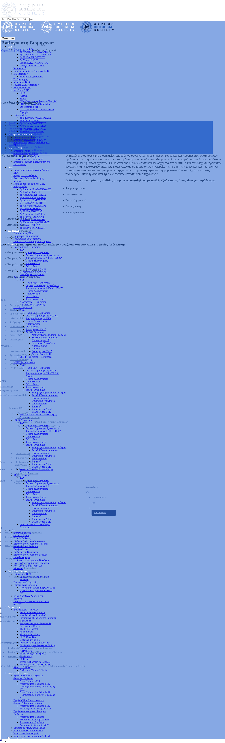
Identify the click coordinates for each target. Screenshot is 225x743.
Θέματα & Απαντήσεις (37, 260)
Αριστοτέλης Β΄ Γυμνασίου (26, 277)
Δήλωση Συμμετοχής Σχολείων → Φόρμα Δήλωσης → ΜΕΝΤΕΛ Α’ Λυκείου (42, 373)
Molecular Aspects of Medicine (35, 664)
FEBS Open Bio (28, 637)
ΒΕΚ (10, 46)
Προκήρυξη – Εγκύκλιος (38, 252)
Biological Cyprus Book (31, 76)
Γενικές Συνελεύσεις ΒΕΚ (26, 85)
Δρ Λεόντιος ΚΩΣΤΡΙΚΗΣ (33, 123)
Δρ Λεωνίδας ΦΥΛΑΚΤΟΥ (33, 205)
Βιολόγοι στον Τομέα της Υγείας (29, 541)
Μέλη (10, 167)
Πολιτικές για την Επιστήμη (27, 137)
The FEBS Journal (29, 629)
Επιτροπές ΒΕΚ (15, 148)
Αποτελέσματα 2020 (30, 681)
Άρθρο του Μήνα (21, 667)
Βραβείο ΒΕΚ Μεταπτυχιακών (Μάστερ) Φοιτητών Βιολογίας (28, 701)
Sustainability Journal (30, 640)
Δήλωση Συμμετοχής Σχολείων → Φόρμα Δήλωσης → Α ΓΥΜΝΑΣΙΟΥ (44, 256)
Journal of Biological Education (35, 642)
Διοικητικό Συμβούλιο (24, 49)
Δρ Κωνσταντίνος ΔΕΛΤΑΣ (33, 126)
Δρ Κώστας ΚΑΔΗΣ (30, 120)
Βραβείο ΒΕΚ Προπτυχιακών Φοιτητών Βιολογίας (28, 677)
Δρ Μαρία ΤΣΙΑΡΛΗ (30, 60)
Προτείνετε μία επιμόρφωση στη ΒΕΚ (32, 241)
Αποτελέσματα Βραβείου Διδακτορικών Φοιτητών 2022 (34, 723)
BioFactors (25, 659)
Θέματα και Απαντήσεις (43, 343)
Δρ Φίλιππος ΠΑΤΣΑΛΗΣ (33, 128)
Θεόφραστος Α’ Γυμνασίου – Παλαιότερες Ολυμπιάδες (34, 273)
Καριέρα (11, 530)
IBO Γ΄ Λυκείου (21, 475)
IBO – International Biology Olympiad (38, 101)
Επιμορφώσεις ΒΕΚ (23, 233)
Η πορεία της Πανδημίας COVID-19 (37, 587)
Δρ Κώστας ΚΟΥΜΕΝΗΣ (32, 219)
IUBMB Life (26, 651)
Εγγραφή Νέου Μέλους (25, 175)
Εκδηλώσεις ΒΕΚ (22, 574)
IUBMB (24, 95)
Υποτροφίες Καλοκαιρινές (26, 733)
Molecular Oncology (30, 634)
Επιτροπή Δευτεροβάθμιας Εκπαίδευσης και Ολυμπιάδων (28, 157)
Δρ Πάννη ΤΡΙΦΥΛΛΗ (31, 225)
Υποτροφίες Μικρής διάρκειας (28, 730)
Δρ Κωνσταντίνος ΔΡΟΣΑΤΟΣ (35, 222)
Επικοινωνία (13, 742)
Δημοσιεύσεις (14, 607)
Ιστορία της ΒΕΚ (21, 82)
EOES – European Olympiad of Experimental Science (35, 105)
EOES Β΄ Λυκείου (22, 420)
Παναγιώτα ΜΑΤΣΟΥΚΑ (32, 65)
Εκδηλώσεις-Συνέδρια (17, 571)
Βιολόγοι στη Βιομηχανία (25, 552)
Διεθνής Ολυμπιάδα (35, 332)
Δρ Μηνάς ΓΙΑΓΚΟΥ (30, 208)
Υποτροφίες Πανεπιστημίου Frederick (32, 736)
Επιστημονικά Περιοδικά (25, 609)
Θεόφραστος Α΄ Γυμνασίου (26, 247)
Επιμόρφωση (13, 230)
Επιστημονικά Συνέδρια (25, 585)
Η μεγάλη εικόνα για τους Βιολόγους (31, 560)
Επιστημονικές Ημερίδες (25, 582)
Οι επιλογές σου (21, 535)
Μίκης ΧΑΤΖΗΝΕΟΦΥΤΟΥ (34, 63)
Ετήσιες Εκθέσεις (22, 87)
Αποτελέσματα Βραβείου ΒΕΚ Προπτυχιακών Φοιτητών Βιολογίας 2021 (37, 687)
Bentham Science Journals (32, 612)
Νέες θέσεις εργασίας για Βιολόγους (31, 563)
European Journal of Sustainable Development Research (35, 624)
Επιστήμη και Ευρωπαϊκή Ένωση (29, 139)
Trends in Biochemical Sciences (35, 662)
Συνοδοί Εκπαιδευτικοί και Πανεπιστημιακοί (45, 339)
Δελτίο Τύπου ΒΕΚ (41, 354)
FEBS (23, 93)
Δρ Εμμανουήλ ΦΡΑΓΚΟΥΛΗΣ (35, 117)
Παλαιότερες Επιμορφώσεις (27, 238)
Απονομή (36, 348)
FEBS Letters (26, 631)
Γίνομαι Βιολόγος (22, 538)
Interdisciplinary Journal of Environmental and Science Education (38, 616)
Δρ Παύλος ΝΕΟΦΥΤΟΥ (32, 57)
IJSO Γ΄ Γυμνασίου (22, 307)
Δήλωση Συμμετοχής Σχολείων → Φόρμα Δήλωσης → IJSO (42, 317)
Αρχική (11, 44)
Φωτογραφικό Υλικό (36, 269)
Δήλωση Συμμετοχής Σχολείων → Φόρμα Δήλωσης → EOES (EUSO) (43, 429)
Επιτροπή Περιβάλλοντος (25, 153)
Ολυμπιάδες (13, 244)
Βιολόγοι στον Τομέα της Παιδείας (30, 543)
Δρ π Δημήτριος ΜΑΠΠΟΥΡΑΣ (35, 54)
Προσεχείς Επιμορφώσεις (26, 236)
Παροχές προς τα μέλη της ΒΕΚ (29, 183)
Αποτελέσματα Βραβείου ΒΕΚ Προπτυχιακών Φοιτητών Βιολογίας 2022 (37, 695)
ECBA (23, 98)
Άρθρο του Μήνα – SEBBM (33, 670)
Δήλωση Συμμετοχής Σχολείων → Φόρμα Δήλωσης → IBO (42, 484)
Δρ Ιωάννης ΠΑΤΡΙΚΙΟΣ (32, 216)
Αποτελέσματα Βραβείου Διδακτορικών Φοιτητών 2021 (34, 718)
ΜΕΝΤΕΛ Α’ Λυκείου (24, 362)
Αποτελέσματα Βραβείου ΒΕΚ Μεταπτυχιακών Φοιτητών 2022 (35, 707)
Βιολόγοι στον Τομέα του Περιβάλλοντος (25, 547)
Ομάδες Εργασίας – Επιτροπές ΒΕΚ (31, 71)
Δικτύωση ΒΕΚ (21, 90)
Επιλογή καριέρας (22, 532)
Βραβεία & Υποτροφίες (18, 673)
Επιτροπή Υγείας (21, 150)
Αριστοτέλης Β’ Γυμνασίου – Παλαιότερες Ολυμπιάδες (34, 303)
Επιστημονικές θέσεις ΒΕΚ (20, 134)
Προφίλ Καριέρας (22, 557)
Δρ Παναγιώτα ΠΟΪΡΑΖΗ (32, 227)
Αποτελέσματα (33, 263)
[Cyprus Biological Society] (60, 32)
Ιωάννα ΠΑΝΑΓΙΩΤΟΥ (32, 131)
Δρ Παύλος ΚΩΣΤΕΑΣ (31, 211)
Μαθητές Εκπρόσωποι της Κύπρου (49, 335)
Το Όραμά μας (20, 79)
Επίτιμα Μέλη (20, 115)
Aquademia (25, 620)
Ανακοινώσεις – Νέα (17, 739)
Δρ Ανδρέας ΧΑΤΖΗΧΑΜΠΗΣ (35, 52)
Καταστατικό (19, 68)
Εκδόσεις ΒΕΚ (20, 74)
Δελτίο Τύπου (32, 266)
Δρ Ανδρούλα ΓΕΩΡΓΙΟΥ (32, 214)
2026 (22, 249)
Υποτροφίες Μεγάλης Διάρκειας (29, 728)
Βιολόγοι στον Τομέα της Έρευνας (30, 554)
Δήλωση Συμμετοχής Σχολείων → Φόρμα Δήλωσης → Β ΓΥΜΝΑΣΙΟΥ (44, 286)
